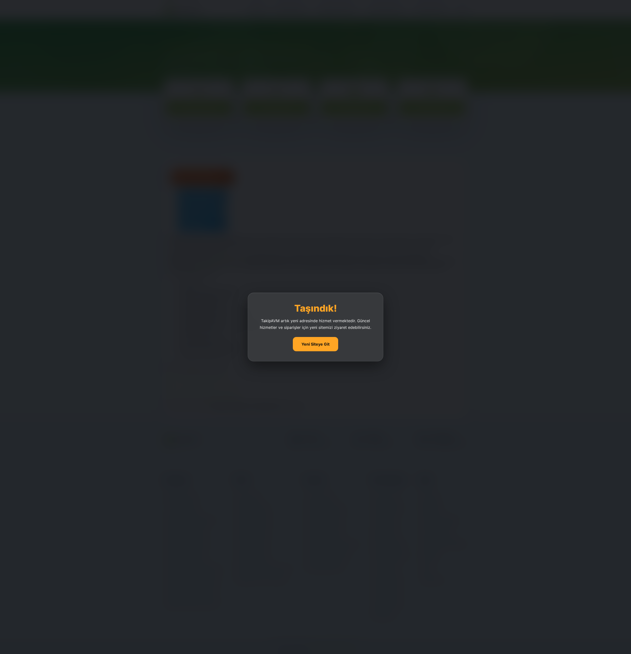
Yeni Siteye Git (315, 344)
